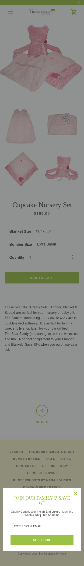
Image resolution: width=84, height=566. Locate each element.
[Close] (75, 493)
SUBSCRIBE (42, 540)
